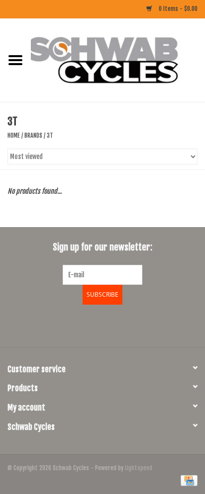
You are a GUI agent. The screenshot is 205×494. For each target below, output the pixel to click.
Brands (33, 135)
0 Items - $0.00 (177, 8)
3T (50, 135)
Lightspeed (138, 468)
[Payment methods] (187, 480)
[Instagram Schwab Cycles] (129, 324)
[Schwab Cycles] (118, 60)
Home (13, 135)
